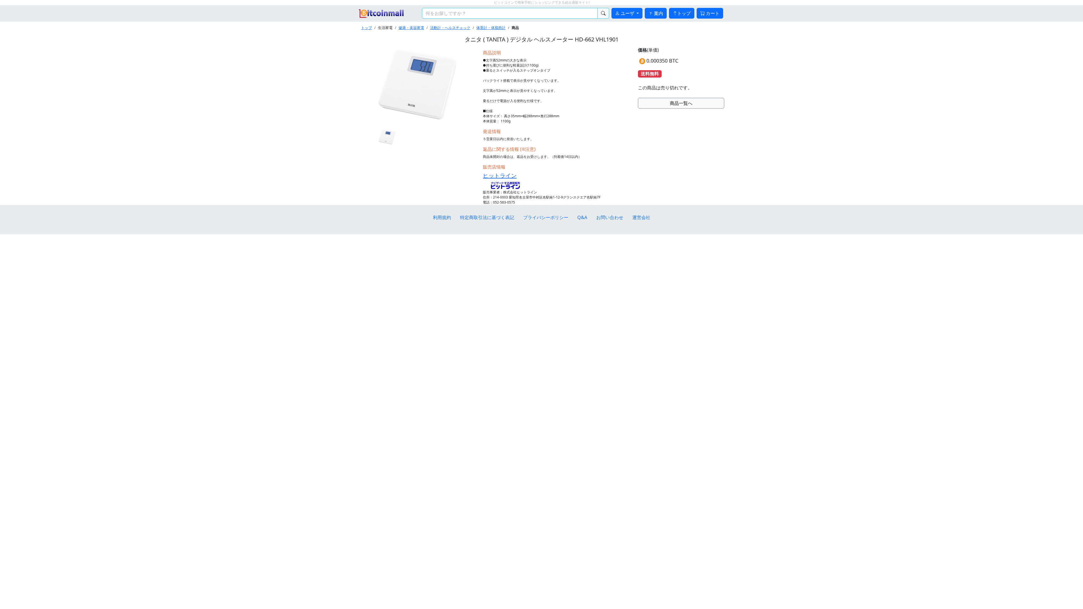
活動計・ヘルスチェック (450, 27)
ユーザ (627, 13)
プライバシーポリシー (545, 217)
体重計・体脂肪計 (491, 27)
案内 (658, 13)
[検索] (603, 13)
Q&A (582, 217)
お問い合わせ (609, 217)
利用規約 (442, 217)
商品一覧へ (681, 103)
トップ (684, 13)
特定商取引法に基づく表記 (487, 217)
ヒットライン (500, 175)
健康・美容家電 (411, 27)
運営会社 (641, 217)
